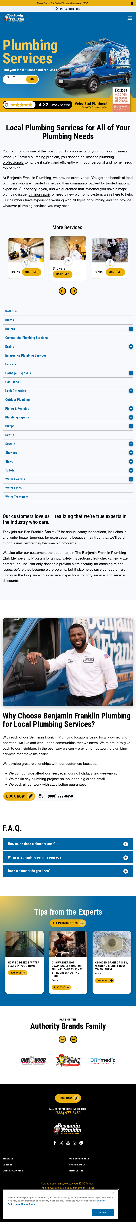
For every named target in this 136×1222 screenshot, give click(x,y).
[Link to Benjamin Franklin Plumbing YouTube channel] (68, 1143)
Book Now (15, 796)
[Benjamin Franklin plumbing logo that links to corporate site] (14, 18)
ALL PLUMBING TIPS (65, 923)
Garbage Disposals (18, 373)
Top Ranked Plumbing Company (65, 3)
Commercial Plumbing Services (26, 338)
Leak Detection (15, 391)
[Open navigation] (130, 18)
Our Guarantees (79, 1158)
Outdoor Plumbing (17, 400)
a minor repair (39, 194)
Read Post (16, 973)
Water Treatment (16, 497)
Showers (11, 453)
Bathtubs (11, 311)
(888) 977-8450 (60, 796)
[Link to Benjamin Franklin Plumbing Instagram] (75, 1143)
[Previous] (62, 291)
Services (8, 1158)
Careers (7, 1164)
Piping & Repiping (17, 408)
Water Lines (13, 488)
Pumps (10, 426)
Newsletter (76, 1170)
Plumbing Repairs (17, 417)
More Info (31, 272)
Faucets (10, 364)
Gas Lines (12, 382)
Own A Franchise (13, 1170)
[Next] (73, 291)
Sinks (9, 461)
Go (32, 79)
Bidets (9, 320)
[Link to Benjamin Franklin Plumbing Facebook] (55, 1143)
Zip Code (11, 77)
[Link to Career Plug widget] (81, 1143)
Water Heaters (15, 479)
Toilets (10, 470)
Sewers (10, 444)
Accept (103, 1212)
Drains (9, 347)
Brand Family (77, 1164)
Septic (9, 435)
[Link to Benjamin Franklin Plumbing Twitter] (61, 1143)
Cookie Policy (28, 1204)
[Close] (113, 1193)
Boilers (10, 329)
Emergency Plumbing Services (26, 355)
